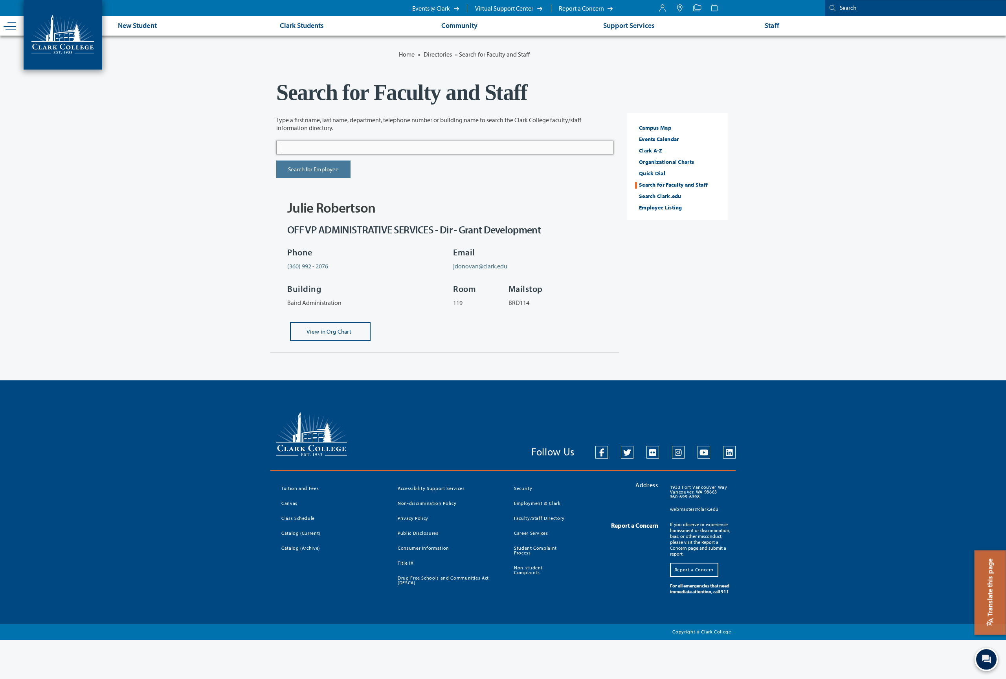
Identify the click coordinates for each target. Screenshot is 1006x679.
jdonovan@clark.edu (480, 266)
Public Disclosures (418, 533)
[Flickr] (652, 452)
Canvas (289, 503)
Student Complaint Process (535, 550)
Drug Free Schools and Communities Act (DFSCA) (443, 580)
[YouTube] (704, 452)
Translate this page (990, 588)
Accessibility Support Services (431, 488)
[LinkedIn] (729, 452)
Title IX (405, 563)
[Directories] (697, 8)
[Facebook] (601, 452)
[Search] (831, 7)
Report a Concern (582, 8)
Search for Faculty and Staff (673, 184)
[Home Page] (62, 33)
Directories (438, 54)
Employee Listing (660, 207)
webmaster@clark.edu (694, 509)
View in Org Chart (320, 334)
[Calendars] (714, 8)
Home (407, 54)
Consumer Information (423, 548)
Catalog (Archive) (300, 548)
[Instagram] (678, 452)
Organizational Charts (666, 161)
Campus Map (655, 127)
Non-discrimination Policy (427, 503)
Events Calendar (659, 139)
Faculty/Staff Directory (539, 518)
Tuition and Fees (300, 488)
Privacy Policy (413, 518)
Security (523, 488)
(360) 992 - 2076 (307, 266)
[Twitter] (627, 452)
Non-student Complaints (528, 570)
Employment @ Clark (537, 503)
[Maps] (679, 8)
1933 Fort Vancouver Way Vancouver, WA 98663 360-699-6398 (698, 491)
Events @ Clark (431, 8)
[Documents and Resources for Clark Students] (662, 8)
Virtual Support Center (504, 8)
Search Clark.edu (660, 196)
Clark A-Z (651, 150)
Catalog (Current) (300, 533)
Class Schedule (298, 518)
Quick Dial (652, 173)
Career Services (531, 533)
